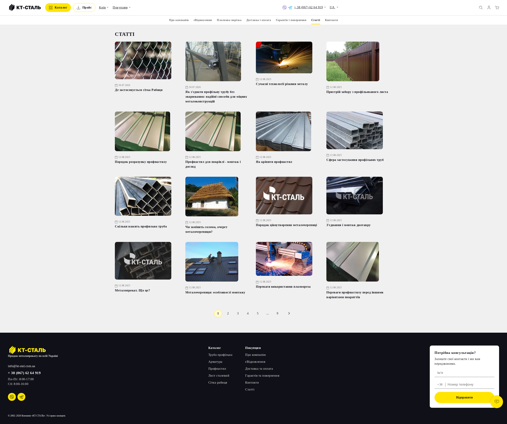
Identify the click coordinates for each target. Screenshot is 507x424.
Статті (249, 389)
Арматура (215, 361)
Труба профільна (220, 354)
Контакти (331, 20)
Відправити (464, 397)
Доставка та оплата (259, 368)
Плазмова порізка (229, 20)
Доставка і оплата (258, 20)
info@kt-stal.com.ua (21, 366)
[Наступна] (289, 313)
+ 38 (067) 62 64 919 (24, 373)
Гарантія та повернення (262, 375)
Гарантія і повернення (291, 20)
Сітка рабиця (217, 382)
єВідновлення (203, 20)
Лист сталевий (219, 375)
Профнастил (217, 368)
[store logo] (24, 7)
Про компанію (179, 20)
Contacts (496, 401)
